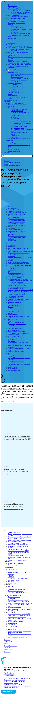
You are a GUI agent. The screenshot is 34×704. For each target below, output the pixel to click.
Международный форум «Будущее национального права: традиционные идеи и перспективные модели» (20, 280)
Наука (6, 70)
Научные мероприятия (14, 72)
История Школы (12, 6)
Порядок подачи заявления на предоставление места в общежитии (22, 113)
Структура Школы (13, 15)
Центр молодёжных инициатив (17, 104)
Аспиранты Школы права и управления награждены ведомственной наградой (14, 506)
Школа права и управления (12, 162)
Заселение (14, 117)
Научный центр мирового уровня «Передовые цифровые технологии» (18, 600)
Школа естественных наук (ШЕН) (18, 549)
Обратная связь (12, 38)
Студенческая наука (13, 92)
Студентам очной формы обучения (18, 46)
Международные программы (16, 21)
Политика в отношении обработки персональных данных (14, 682)
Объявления (11, 43)
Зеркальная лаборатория (15, 83)
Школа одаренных (13, 587)
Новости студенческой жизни (16, 103)
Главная (6, 161)
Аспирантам (11, 55)
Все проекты (15, 26)
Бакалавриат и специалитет (16, 142)
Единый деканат (13, 569)
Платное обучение (13, 149)
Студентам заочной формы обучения (18, 52)
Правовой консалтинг (10, 100)
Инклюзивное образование (16, 621)
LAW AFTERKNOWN (14, 277)
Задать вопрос (12, 629)
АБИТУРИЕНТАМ (17, 111)
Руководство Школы (14, 7)
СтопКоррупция (12, 623)
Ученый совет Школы (14, 9)
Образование (8, 44)
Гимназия (10, 586)
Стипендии (11, 106)
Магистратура (15, 53)
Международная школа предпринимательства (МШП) (17, 542)
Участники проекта (17, 86)
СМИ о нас (11, 36)
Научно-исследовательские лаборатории (20, 603)
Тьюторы (10, 575)
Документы (14, 120)
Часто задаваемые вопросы (16, 627)
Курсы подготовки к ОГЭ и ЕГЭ (17, 592)
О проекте (14, 84)
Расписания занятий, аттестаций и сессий (20, 571)
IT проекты (14, 32)
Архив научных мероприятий (16, 276)
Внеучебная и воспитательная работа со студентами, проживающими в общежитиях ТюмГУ (22, 123)
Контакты (14, 91)
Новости (13, 87)
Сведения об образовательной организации (17, 678)
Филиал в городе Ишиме (15, 564)
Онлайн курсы (12, 583)
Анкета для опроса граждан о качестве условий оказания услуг (19, 631)
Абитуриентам (8, 140)
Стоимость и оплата (17, 115)
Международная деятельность (16, 18)
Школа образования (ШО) (15, 555)
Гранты (10, 94)
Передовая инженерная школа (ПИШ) (19, 544)
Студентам (7, 101)
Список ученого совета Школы (20, 10)
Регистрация (15, 118)
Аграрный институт (14, 532)
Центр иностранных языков (19, 16)
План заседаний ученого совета (20, 12)
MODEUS (11, 577)
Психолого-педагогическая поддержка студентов (19, 127)
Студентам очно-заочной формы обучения (20, 47)
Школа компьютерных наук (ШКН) (18, 551)
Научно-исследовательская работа (18, 61)
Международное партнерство (16, 20)
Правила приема (13, 148)
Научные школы (12, 95)
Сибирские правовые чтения (16, 274)
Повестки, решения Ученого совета (21, 13)
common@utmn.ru (9, 675)
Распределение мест (14, 336)
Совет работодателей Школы (16, 23)
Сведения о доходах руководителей (14, 680)
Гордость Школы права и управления (19, 138)
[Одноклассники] (19, 402)
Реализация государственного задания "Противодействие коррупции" (20, 80)
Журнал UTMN (12, 626)
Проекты (10, 24)
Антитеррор (11, 624)
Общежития (11, 108)
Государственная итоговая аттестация (19, 63)
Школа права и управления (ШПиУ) (18, 560)
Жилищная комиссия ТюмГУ (19, 132)
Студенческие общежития (19, 109)
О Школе (7, 4)
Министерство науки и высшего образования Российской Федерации (17, 686)
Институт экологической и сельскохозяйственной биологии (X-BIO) (20, 539)
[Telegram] (5, 402)
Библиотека (11, 598)
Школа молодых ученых (18, 27)
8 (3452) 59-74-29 (9, 674)
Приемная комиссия (14, 151)
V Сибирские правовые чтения (20, 33)
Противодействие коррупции (13, 684)
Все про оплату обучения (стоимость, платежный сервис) (19, 579)
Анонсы (13, 89)
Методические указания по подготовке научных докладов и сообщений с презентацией (19, 66)
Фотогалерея (15, 135)
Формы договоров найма (15, 338)
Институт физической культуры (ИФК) (19, 537)
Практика (10, 60)
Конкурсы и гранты (17, 77)
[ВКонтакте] (11, 402)
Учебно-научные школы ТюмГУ (17, 589)
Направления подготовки (15, 591)
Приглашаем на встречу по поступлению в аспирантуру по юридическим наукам (16, 471)
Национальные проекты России (17, 637)
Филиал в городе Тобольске (16, 563)
